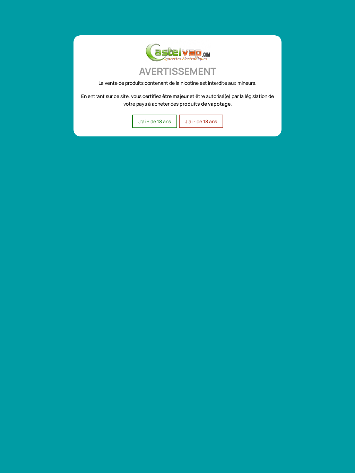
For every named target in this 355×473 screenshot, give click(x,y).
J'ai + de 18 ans (154, 121)
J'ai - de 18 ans (201, 121)
